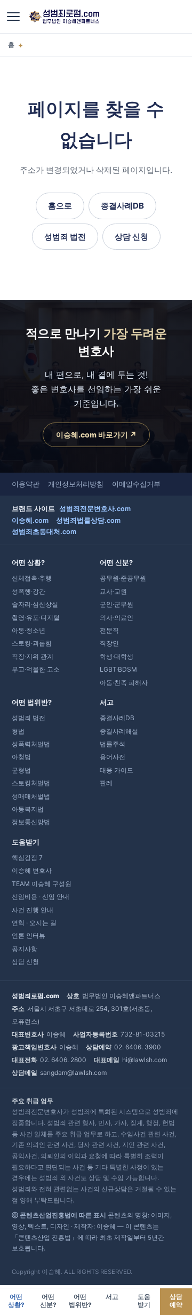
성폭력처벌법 (31, 744)
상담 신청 (131, 237)
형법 (18, 731)
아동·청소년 (28, 630)
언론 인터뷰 (28, 935)
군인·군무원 (116, 604)
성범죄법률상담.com (88, 520)
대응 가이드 (116, 770)
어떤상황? (16, 1301)
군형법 (21, 770)
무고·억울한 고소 (36, 669)
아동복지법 (28, 809)
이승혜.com (30, 520)
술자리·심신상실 (35, 604)
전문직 (109, 630)
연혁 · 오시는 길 (34, 923)
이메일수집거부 (136, 484)
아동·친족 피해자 (124, 683)
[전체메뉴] (13, 16)
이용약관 (25, 484)
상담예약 (176, 1301)
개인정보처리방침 (75, 484)
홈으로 (60, 206)
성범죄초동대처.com (44, 532)
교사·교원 (113, 591)
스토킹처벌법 (31, 783)
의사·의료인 (116, 617)
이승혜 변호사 (32, 870)
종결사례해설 (119, 731)
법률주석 (112, 744)
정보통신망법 (31, 822)
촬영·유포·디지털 (36, 617)
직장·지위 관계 (32, 656)
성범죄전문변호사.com (95, 509)
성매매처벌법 (31, 796)
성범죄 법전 (65, 237)
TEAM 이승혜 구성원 (41, 884)
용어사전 (112, 757)
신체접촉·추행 (32, 578)
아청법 (21, 757)
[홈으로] (64, 16)
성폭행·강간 (28, 591)
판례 (106, 783)
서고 (112, 1297)
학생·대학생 (116, 656)
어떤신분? (48, 1301)
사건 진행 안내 (32, 910)
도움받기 (144, 1301)
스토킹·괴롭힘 (32, 643)
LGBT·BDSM (118, 669)
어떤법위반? (80, 1301)
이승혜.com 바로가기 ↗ (96, 434)
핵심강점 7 (27, 858)
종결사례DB (122, 206)
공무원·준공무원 (123, 578)
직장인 (109, 643)
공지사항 (24, 949)
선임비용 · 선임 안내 (40, 896)
